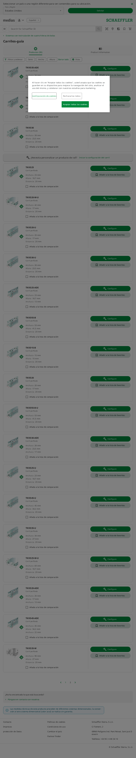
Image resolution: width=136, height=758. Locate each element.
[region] (69, 94)
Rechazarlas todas (72, 96)
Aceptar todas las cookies (75, 104)
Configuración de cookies (44, 96)
